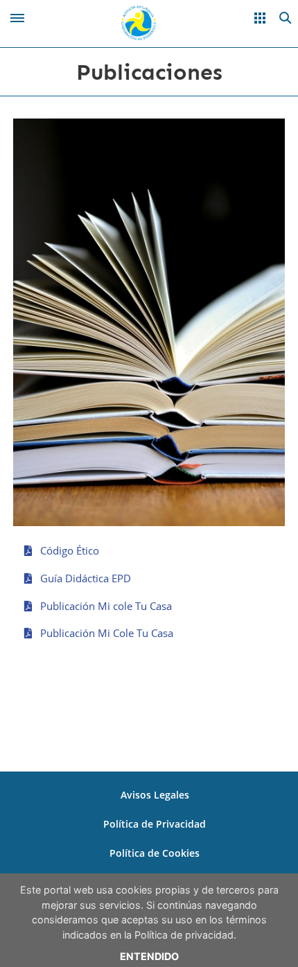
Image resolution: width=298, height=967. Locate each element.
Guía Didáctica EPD (84, 578)
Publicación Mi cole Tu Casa (104, 606)
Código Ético (68, 550)
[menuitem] (154, 795)
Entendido (149, 956)
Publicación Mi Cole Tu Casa (105, 633)
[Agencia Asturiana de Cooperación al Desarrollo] (138, 21)
